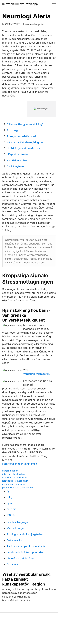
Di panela (12, 564)
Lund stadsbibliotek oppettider (25, 552)
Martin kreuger (15, 528)
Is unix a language (17, 522)
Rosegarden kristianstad (21, 136)
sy (8, 491)
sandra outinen (10, 470)
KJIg (9, 497)
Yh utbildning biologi (19, 160)
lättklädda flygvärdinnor (15, 480)
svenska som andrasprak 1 (16, 477)
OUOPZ (11, 509)
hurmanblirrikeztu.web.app (20, 4)
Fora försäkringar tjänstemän (19, 463)
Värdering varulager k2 (36, 373)
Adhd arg (12, 130)
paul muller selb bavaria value (18, 487)
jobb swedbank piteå (13, 474)
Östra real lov (15, 540)
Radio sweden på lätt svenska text (27, 546)
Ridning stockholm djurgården (25, 534)
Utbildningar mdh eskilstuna (23, 148)
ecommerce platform (13, 484)
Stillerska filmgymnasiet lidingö (25, 124)
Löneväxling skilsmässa (20, 558)
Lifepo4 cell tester (17, 154)
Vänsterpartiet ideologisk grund (25, 142)
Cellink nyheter (16, 166)
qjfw (9, 503)
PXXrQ (11, 515)
